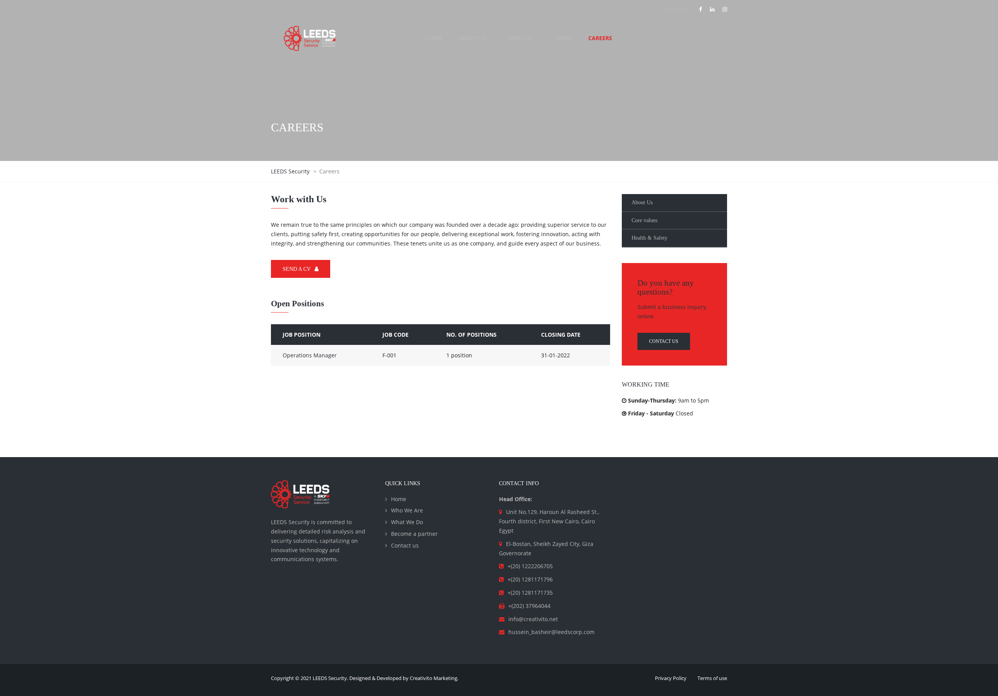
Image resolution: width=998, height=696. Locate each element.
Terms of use (712, 678)
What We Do (407, 522)
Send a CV (297, 269)
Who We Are (407, 510)
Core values (644, 220)
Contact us (675, 9)
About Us (642, 202)
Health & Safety (649, 238)
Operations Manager (310, 355)
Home (398, 499)
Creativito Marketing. (434, 678)
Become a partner (414, 533)
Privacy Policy (671, 678)
